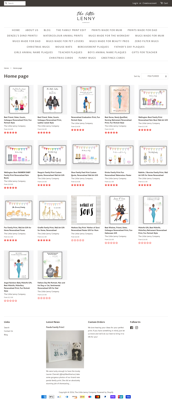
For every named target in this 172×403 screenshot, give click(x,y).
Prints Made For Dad (142, 30)
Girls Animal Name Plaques (33, 52)
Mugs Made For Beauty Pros (109, 41)
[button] (10, 132)
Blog (47, 30)
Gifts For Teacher (144, 52)
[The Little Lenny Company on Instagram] (136, 328)
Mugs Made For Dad (26, 41)
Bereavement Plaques (93, 46)
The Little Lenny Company (85, 392)
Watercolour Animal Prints (63, 35)
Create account (150, 3)
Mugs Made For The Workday (109, 35)
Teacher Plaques (70, 52)
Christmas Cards (61, 58)
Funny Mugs (87, 58)
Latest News (53, 322)
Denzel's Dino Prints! (22, 35)
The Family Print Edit (71, 30)
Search (6, 327)
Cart (166, 3)
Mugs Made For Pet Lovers (65, 41)
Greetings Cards (113, 58)
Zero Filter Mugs (147, 41)
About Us (31, 30)
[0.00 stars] (111, 243)
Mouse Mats (63, 46)
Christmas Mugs (38, 46)
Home (16, 30)
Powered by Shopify (105, 392)
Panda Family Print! (55, 327)
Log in (135, 3)
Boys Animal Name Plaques (107, 52)
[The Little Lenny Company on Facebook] (131, 328)
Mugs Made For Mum (149, 35)
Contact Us (8, 331)
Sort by (137, 76)
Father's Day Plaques (129, 46)
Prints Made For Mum (107, 30)
